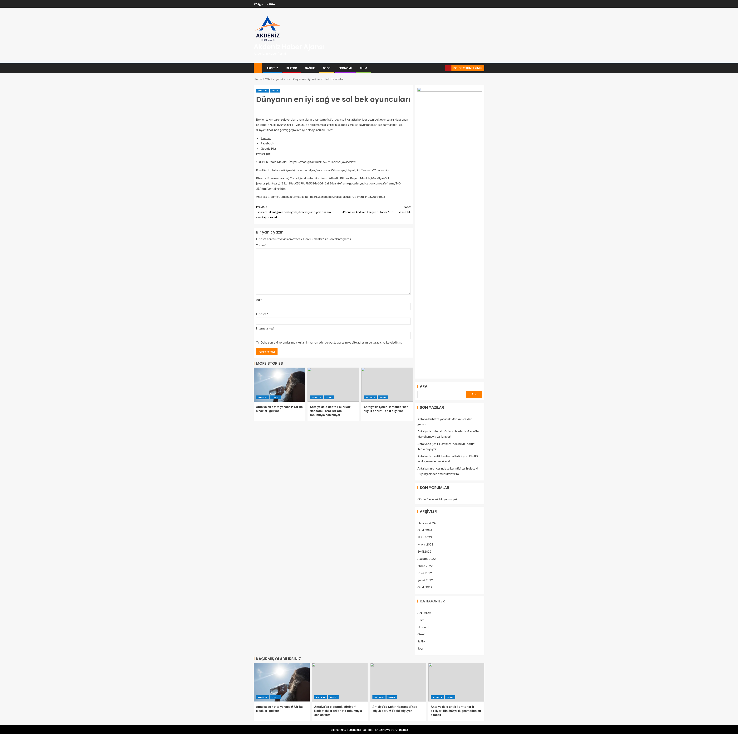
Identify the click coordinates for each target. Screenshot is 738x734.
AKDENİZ (272, 68)
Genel (275, 397)
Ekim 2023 (424, 537)
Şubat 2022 (425, 580)
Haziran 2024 (426, 523)
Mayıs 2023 (425, 544)
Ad (259, 299)
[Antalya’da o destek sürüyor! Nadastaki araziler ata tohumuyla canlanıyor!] (333, 385)
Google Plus (269, 148)
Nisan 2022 (425, 566)
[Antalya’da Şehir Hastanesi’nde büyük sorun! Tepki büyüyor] (387, 385)
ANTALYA (262, 90)
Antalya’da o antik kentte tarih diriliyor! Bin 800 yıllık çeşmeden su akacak (456, 711)
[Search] (441, 68)
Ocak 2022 (424, 587)
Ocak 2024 (424, 530)
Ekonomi (345, 68)
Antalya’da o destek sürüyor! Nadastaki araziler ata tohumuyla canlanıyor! (330, 411)
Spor (327, 68)
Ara (423, 386)
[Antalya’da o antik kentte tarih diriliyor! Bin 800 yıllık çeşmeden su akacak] (456, 682)
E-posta (262, 314)
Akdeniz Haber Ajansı (289, 47)
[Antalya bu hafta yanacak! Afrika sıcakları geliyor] (279, 385)
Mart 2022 (424, 573)
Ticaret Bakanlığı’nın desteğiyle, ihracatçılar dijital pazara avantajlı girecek (293, 212)
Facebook (267, 143)
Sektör (291, 68)
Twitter (266, 138)
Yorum (261, 245)
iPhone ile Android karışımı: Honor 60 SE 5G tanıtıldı (376, 209)
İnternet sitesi (265, 328)
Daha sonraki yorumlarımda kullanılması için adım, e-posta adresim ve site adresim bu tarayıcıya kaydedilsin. (331, 342)
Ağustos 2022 (426, 558)
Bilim (363, 68)
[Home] (258, 68)
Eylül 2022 (424, 551)
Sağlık (310, 68)
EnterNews (382, 729)
